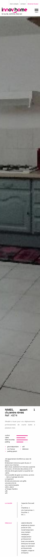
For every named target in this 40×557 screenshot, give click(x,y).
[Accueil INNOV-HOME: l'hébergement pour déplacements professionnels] (20, 11)
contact (23, 4)
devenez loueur (33, 4)
